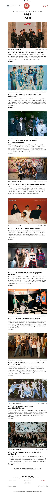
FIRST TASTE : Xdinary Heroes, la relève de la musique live (24, 453)
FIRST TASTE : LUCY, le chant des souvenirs (24, 319)
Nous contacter (12, 486)
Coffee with (21, 11)
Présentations (28, 11)
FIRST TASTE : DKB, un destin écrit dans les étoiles (26, 184)
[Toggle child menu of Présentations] (31, 11)
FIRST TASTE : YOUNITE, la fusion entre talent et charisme (24, 95)
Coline (19, 49)
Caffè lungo (39, 11)
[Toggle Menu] (8, 6)
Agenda (34, 11)
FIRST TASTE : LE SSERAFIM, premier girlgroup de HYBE (25, 273)
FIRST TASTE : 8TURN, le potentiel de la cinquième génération (22, 141)
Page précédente (19, 469)
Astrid (19, 403)
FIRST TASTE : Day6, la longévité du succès (24, 228)
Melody (20, 181)
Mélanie (20, 360)
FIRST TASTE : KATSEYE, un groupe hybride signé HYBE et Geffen (26, 364)
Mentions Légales (43, 486)
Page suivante (36, 469)
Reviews (15, 11)
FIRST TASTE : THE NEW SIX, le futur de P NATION (26, 52)
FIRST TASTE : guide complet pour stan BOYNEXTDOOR (20, 407)
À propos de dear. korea (27, 481)
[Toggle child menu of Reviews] (17, 11)
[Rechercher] (20, 6)
